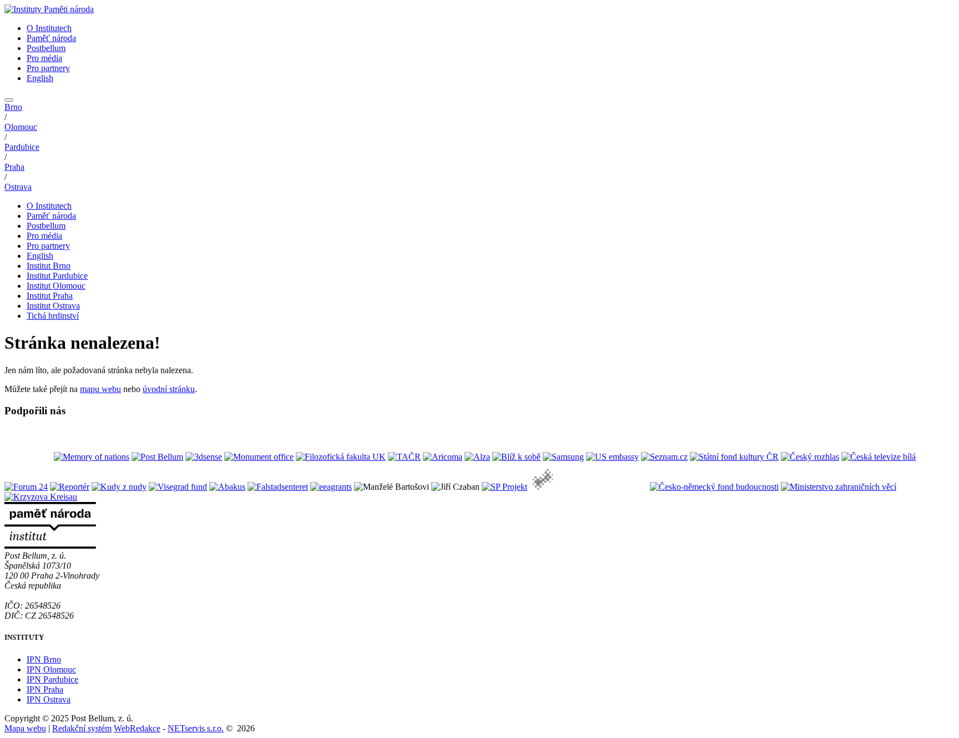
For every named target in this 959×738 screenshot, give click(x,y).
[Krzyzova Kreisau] (40, 496)
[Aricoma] (442, 456)
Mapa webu (25, 728)
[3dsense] (203, 456)
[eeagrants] (331, 486)
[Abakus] (227, 486)
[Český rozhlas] (810, 456)
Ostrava (18, 187)
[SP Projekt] (504, 486)
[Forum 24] (26, 486)
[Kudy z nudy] (119, 486)
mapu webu (100, 389)
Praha (14, 167)
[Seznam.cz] (664, 456)
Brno (13, 107)
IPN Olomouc (51, 669)
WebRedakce (137, 728)
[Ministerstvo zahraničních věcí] (838, 486)
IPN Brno (44, 659)
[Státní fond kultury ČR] (734, 456)
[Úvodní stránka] (49, 9)
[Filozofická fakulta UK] (341, 456)
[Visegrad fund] (178, 486)
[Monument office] (259, 456)
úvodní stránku (169, 389)
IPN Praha (45, 689)
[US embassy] (612, 456)
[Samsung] (563, 456)
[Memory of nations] (91, 456)
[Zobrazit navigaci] (8, 100)
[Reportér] (69, 486)
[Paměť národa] (28, 456)
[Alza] (477, 456)
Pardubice (21, 147)
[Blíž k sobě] (516, 456)
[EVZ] (588, 486)
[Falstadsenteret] (278, 486)
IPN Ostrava (48, 699)
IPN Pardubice (52, 679)
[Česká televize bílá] (878, 456)
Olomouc (20, 127)
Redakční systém (82, 728)
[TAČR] (404, 456)
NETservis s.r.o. (196, 728)
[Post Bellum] (157, 456)
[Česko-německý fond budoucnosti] (714, 486)
